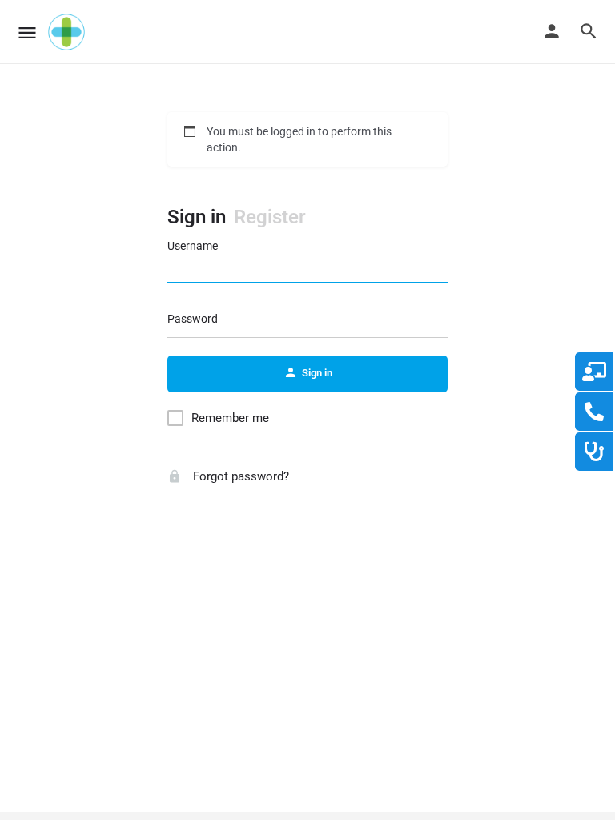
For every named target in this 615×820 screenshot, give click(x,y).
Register (270, 217)
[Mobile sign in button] (551, 31)
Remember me (230, 418)
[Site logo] (68, 32)
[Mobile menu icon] (27, 32)
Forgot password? (239, 476)
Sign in (196, 217)
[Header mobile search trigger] (588, 31)
